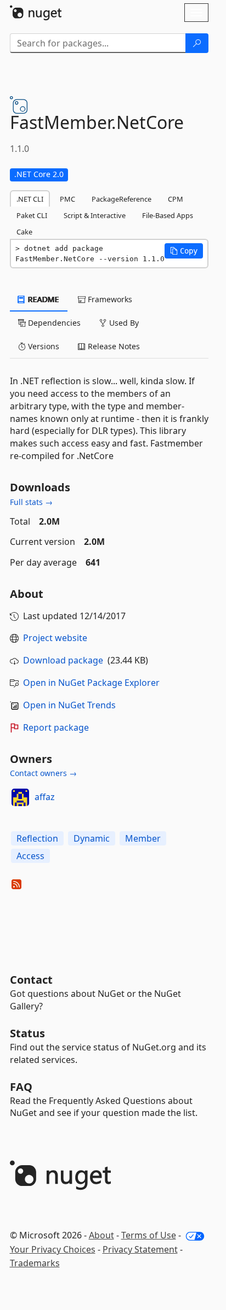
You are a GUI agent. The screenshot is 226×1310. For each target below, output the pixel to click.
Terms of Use (148, 1235)
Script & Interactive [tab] (95, 215)
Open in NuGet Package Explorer (91, 683)
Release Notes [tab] (113, 346)
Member (143, 838)
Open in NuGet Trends (69, 705)
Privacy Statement (140, 1249)
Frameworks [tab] (109, 299)
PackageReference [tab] (121, 199)
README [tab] (42, 299)
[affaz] (20, 797)
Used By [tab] (123, 323)
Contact (31, 979)
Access (30, 856)
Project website (55, 638)
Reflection (37, 838)
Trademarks (35, 1263)
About (101, 1235)
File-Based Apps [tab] (167, 215)
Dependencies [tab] (53, 323)
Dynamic (92, 838)
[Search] (196, 43)
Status (27, 1033)
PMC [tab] (67, 199)
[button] (184, 251)
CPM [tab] (175, 199)
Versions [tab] (42, 346)
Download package (63, 660)
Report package (56, 727)
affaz (45, 797)
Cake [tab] (24, 232)
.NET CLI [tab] (29, 199)
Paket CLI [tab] (31, 215)
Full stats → (31, 502)
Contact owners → (43, 773)
